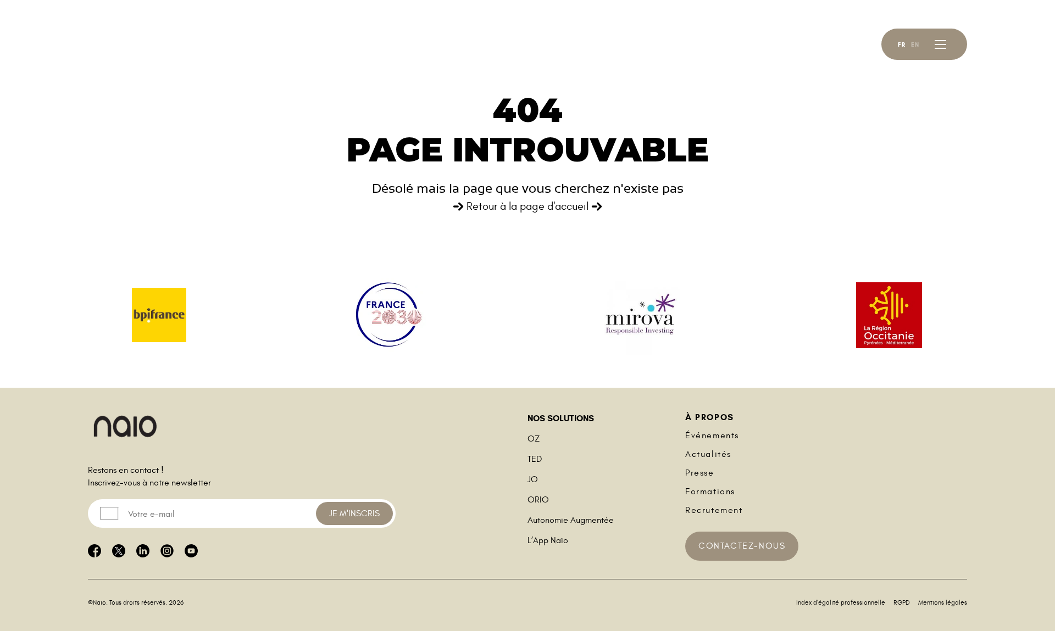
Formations (710, 491)
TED (535, 459)
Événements (712, 435)
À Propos (709, 417)
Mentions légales (942, 602)
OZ (534, 439)
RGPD (901, 602)
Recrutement (714, 510)
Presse (699, 473)
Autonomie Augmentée (571, 520)
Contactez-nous (741, 546)
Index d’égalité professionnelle (840, 602)
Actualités (708, 454)
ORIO (538, 500)
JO (533, 479)
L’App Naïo (548, 540)
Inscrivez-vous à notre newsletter (149, 483)
